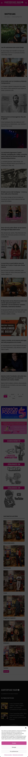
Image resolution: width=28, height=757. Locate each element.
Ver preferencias (14, 751)
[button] (26, 728)
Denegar (14, 747)
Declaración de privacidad (18, 754)
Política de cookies (8, 754)
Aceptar (14, 743)
